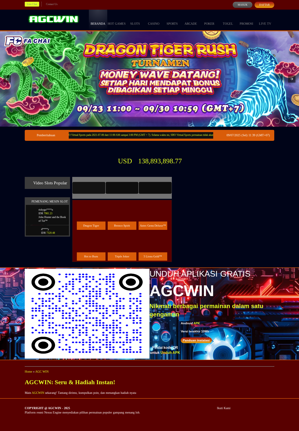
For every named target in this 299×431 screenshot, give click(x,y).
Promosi (246, 23)
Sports (172, 23)
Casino (153, 23)
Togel (228, 23)
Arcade (191, 23)
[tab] (88, 188)
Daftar (264, 4)
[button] (7, 79)
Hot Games (117, 23)
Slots (135, 23)
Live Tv (265, 23)
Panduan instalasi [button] (196, 340)
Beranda (98, 23)
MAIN (91, 216)
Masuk (243, 4)
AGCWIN (38, 392)
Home (28, 371)
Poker (209, 23)
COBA (91, 206)
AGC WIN (42, 371)
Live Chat (32, 4)
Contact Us (52, 4)
